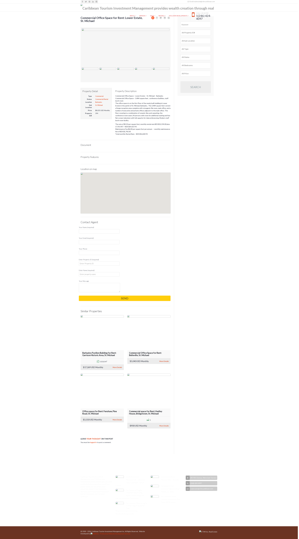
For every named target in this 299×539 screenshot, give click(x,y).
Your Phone (83, 249)
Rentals (161, 16)
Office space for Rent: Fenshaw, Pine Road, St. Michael (99, 412)
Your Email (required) (86, 238)
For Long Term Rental (168, 477)
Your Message (84, 281)
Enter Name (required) (86, 270)
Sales (152, 16)
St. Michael (99, 105)
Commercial (99, 96)
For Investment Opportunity (135, 503)
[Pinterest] (89, 1)
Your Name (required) (86, 227)
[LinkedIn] (93, 1)
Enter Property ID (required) (89, 260)
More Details (117, 367)
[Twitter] (86, 1)
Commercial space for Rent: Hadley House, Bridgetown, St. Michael (145, 412)
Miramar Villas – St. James (170, 480)
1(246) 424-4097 (203, 17)
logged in (93, 442)
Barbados (98, 102)
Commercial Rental (101, 99)
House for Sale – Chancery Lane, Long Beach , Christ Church (130, 482)
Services (142, 16)
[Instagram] (96, 1)
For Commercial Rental (168, 496)
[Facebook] (82, 1)
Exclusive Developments (178, 16)
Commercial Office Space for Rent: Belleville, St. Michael (145, 354)
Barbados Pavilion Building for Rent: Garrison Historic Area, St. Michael (99, 354)
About (132, 16)
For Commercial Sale (133, 490)
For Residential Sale (132, 477)
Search (195, 87)
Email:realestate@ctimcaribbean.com (202, 1)
